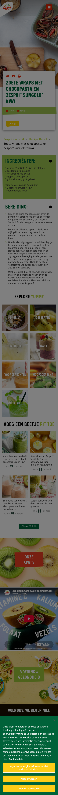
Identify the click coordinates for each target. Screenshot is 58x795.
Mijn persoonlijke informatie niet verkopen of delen (29, 768)
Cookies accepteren (29, 788)
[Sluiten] (54, 720)
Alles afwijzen (29, 778)
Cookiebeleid (16, 759)
